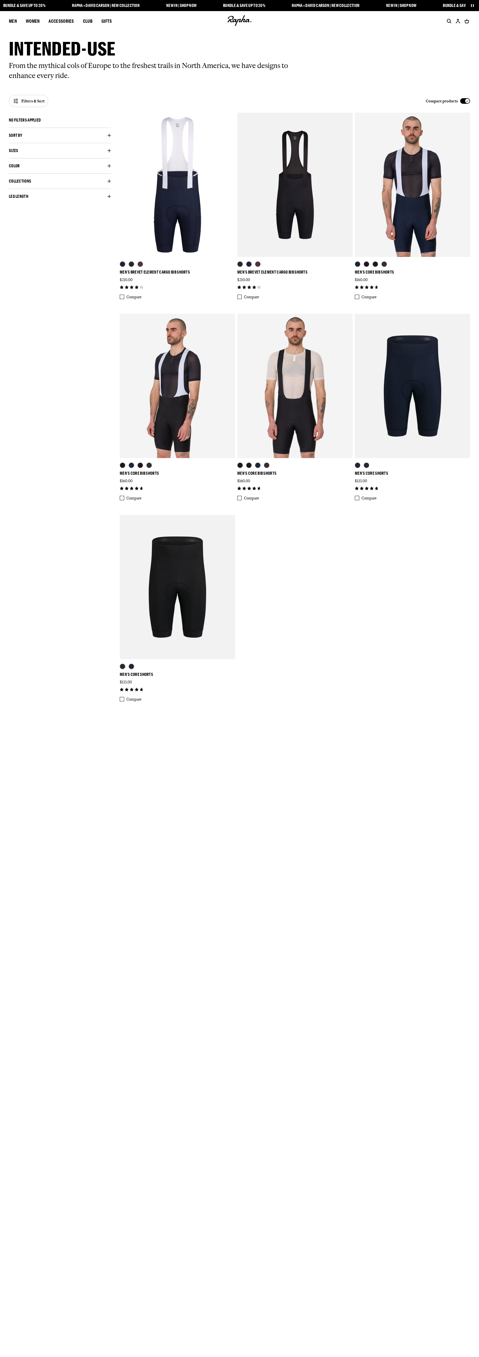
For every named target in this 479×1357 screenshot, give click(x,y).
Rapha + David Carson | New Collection (106, 5)
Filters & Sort (33, 101)
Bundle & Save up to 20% (24, 5)
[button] (60, 120)
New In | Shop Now (181, 5)
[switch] (448, 101)
